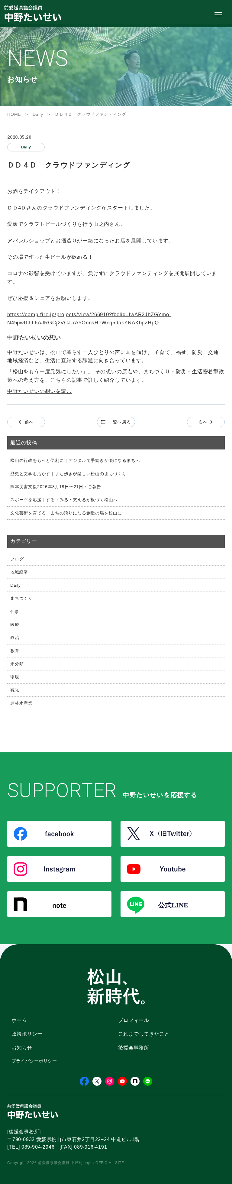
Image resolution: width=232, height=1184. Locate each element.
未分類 (17, 663)
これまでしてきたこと (143, 1034)
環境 (14, 676)
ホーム (19, 1020)
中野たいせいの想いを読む (39, 391)
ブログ (17, 558)
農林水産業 (21, 703)
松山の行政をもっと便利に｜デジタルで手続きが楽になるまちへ (75, 460)
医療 (14, 624)
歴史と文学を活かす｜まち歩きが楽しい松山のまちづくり (68, 473)
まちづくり (21, 598)
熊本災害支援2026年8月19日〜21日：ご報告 (55, 486)
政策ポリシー (26, 1034)
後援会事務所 (133, 1048)
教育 (14, 650)
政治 (14, 637)
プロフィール (133, 1020)
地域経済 (19, 571)
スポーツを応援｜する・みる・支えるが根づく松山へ (64, 499)
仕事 (14, 611)
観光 (14, 690)
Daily (15, 585)
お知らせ (21, 1048)
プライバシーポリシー (34, 1060)
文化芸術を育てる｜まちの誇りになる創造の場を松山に (66, 513)
